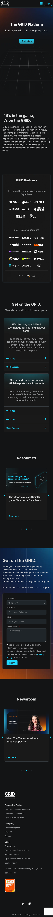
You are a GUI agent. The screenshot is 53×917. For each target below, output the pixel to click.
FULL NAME (11, 608)
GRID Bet (10, 411)
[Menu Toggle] (41, 3)
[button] (5, 496)
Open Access (12, 428)
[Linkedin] (30, 904)
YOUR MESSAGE (13, 626)
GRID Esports (12, 367)
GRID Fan (10, 419)
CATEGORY (11, 598)
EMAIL (9, 617)
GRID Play (10, 358)
